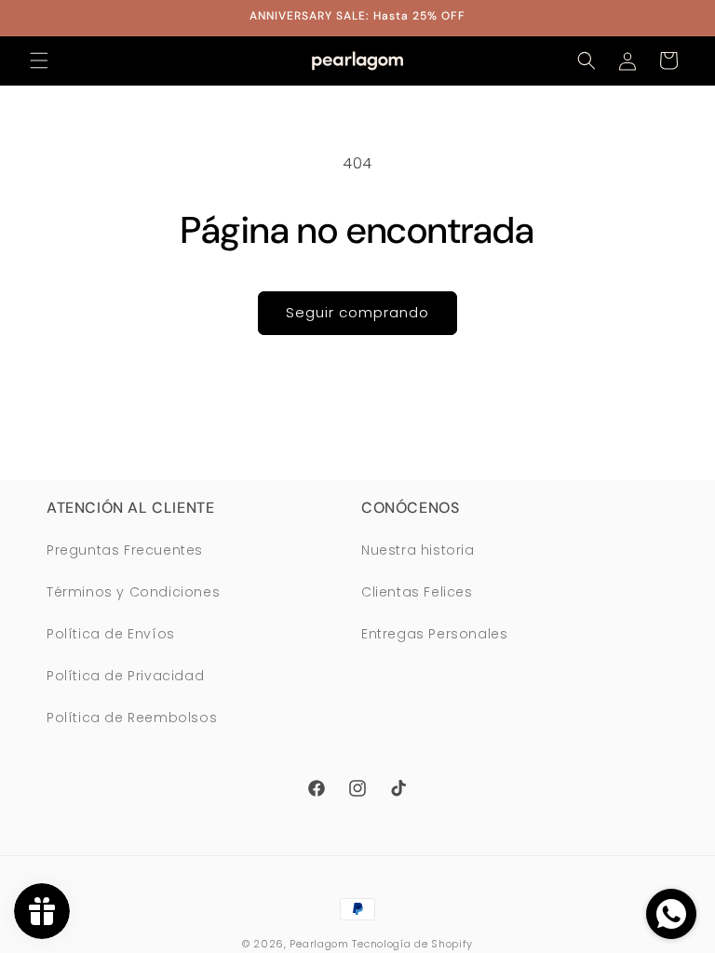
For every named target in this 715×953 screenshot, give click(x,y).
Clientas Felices (417, 592)
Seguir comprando (357, 312)
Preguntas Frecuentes (125, 550)
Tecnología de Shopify (412, 943)
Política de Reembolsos (132, 717)
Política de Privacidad (125, 675)
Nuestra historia (418, 550)
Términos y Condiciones (133, 592)
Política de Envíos (111, 633)
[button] (39, 60)
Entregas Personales (434, 633)
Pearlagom (319, 943)
